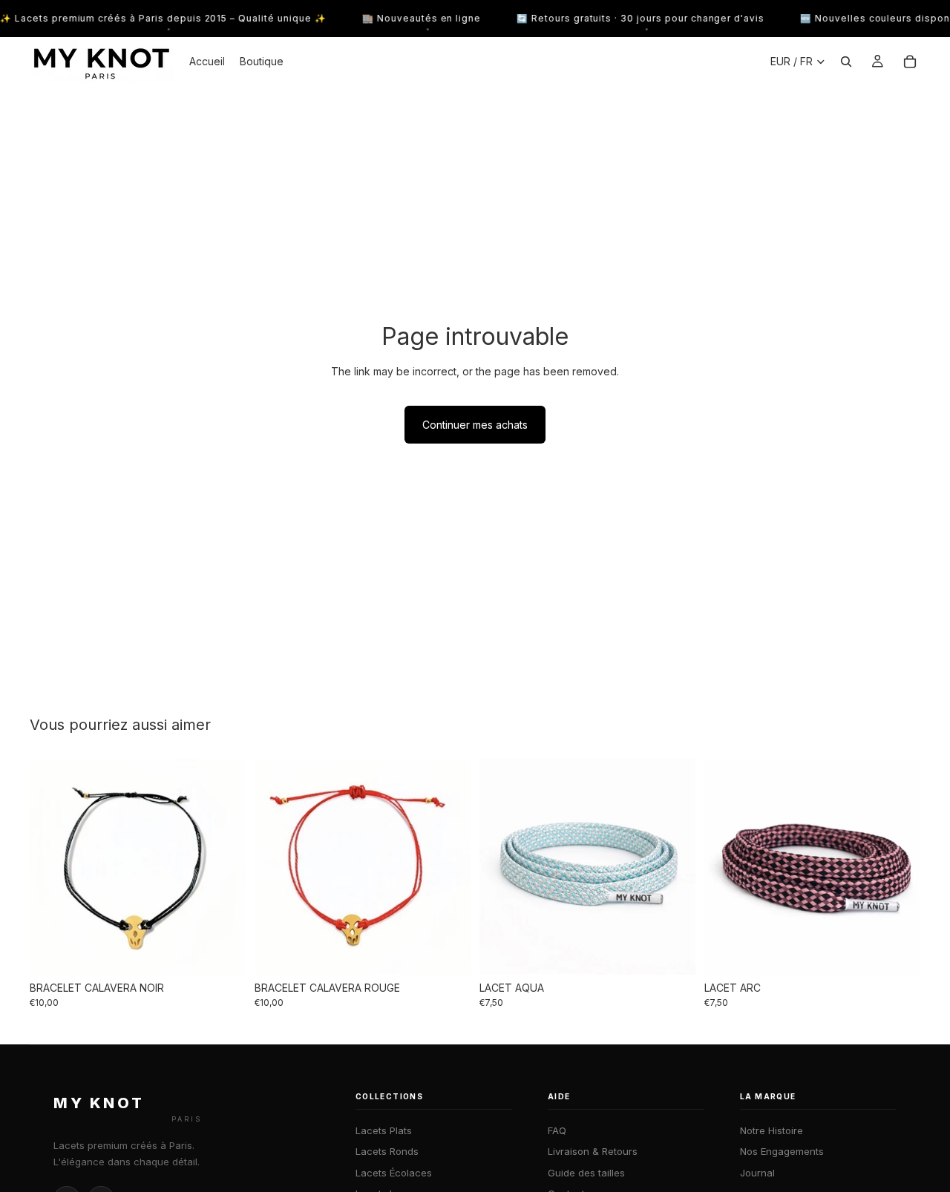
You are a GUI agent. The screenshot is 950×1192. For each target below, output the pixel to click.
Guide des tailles (586, 1173)
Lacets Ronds (387, 1151)
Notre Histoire (771, 1130)
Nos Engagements (782, 1151)
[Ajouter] (222, 951)
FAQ (557, 1130)
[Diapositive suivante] (223, 866)
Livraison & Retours (593, 1151)
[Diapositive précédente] (52, 866)
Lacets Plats (384, 1130)
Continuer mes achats (475, 424)
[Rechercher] (846, 61)
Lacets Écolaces (394, 1173)
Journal (757, 1173)
